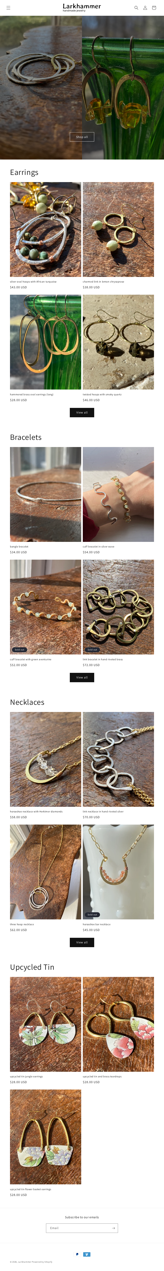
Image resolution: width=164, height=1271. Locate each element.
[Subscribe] (113, 1228)
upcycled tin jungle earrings (26, 1076)
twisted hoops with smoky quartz (102, 394)
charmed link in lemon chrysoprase (103, 281)
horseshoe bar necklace (96, 924)
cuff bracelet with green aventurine (30, 659)
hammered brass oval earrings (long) (32, 394)
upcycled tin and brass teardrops (102, 1076)
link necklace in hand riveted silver (103, 811)
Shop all (82, 137)
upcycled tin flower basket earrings (30, 1189)
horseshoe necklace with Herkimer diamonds (36, 811)
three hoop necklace (22, 924)
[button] (8, 7)
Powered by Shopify (42, 1261)
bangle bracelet (19, 546)
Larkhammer (24, 1261)
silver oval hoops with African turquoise (33, 281)
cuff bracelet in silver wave (98, 546)
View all (82, 412)
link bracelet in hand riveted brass (103, 659)
